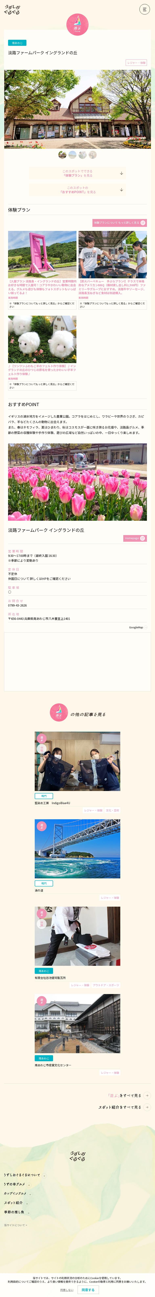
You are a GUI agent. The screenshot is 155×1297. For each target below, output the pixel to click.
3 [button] (83, 155)
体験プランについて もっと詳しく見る (116, 222)
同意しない (66, 1290)
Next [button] (145, 109)
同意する (88, 1289)
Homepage (132, 538)
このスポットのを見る (77, 189)
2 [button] (72, 155)
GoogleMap (136, 627)
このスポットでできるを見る (77, 173)
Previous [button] (9, 109)
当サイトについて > (15, 1225)
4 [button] (93, 155)
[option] (77, 109)
